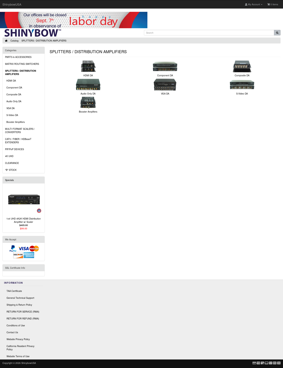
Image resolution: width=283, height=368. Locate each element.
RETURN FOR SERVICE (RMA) (23, 311)
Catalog (14, 40)
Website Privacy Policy (18, 339)
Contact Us (12, 332)
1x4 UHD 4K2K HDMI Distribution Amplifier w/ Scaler (23, 220)
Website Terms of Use (18, 356)
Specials (9, 180)
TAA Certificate (14, 291)
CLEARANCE (12, 163)
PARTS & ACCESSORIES (18, 57)
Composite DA (13, 94)
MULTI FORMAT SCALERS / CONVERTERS (20, 130)
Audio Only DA (13, 101)
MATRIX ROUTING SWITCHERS (22, 63)
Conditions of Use (16, 325)
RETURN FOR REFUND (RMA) (23, 318)
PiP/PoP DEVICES (14, 149)
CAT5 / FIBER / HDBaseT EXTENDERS (18, 140)
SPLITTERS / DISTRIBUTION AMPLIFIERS (43, 40)
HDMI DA (10, 80)
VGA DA (10, 108)
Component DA (13, 87)
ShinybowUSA (11, 4)
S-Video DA (11, 115)
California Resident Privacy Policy (20, 347)
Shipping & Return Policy (19, 304)
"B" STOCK (11, 169)
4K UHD (9, 156)
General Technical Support (20, 297)
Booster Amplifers (15, 122)
